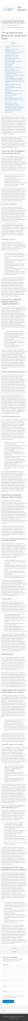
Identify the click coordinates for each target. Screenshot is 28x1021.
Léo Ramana (21, 8)
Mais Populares (8, 66)
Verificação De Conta (10, 50)
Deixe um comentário (6, 25)
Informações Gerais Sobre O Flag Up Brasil (14, 107)
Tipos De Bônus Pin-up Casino (11, 55)
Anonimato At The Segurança (11, 49)
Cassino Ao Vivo (8, 96)
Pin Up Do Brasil (8, 64)
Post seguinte (14, 951)
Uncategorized (15, 25)
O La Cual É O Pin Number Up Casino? (13, 109)
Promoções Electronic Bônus (11, 102)
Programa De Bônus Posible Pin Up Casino (14, 98)
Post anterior (14, 948)
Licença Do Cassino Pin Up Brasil (12, 70)
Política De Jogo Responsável (11, 56)
